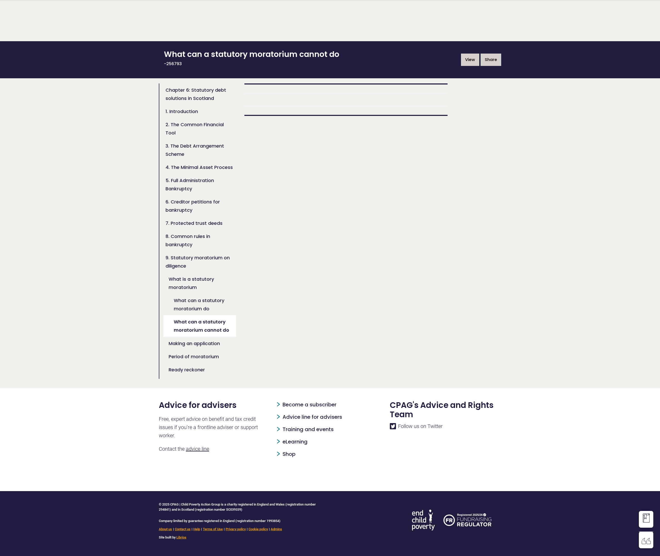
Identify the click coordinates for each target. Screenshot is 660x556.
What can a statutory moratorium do (199, 304)
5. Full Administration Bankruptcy (190, 184)
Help (196, 529)
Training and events (308, 429)
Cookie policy (258, 529)
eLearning (295, 441)
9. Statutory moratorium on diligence (198, 261)
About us (165, 529)
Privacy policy (236, 529)
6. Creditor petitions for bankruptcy (193, 206)
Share (491, 60)
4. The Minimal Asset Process (199, 167)
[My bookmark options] (646, 518)
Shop (289, 454)
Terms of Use (213, 529)
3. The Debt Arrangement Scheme (195, 150)
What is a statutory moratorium (191, 283)
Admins (276, 529)
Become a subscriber (309, 404)
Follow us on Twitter (420, 426)
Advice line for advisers (312, 417)
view (470, 60)
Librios (181, 537)
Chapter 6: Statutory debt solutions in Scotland (196, 94)
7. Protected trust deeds (194, 223)
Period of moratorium (194, 356)
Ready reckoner (187, 369)
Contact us (183, 529)
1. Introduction (182, 111)
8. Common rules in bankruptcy (188, 240)
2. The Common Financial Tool (195, 128)
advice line (197, 449)
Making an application (194, 343)
